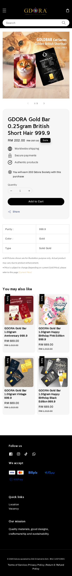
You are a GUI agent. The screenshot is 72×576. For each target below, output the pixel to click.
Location (14, 504)
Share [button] (16, 211)
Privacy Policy (36, 565)
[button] (4, 10)
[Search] (63, 22)
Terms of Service (17, 565)
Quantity (12, 185)
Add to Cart (36, 201)
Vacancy (14, 508)
